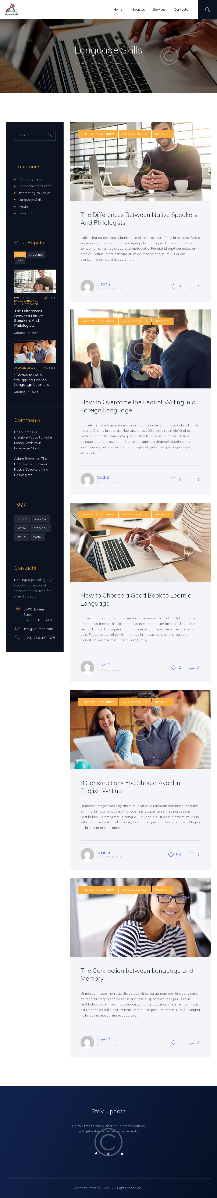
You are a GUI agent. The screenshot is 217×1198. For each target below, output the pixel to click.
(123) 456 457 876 (40, 638)
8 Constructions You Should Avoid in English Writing (130, 787)
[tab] (20, 254)
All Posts (99, 63)
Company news (30, 179)
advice (22, 519)
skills (21, 537)
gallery (40, 519)
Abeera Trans (86, 1188)
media (22, 528)
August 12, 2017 (26, 333)
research (40, 528)
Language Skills (134, 133)
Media (23, 206)
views (20, 254)
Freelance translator (34, 186)
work (37, 537)
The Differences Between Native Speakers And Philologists (139, 218)
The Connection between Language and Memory (137, 974)
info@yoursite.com (38, 629)
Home (80, 63)
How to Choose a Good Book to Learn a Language (136, 599)
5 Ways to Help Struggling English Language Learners (31, 380)
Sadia (103, 477)
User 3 (104, 1039)
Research (162, 133)
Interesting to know (98, 133)
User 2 (104, 284)
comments (36, 254)
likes (20, 260)
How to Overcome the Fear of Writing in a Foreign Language (138, 406)
